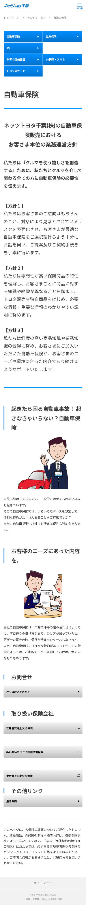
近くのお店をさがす (18, 692)
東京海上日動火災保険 (19, 776)
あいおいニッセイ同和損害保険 (24, 752)
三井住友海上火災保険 (19, 728)
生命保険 (11, 801)
